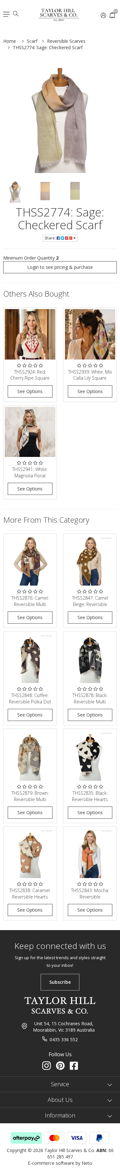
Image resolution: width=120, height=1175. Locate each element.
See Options (30, 391)
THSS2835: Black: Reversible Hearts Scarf (90, 799)
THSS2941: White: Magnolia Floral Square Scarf (30, 475)
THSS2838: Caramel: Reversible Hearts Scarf (30, 896)
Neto (87, 1163)
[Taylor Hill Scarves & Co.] (59, 12)
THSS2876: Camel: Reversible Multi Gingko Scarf (30, 604)
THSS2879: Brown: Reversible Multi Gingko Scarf (30, 799)
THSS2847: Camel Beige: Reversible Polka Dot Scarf (90, 604)
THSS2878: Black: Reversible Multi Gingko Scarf (90, 701)
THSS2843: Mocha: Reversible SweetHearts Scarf (90, 896)
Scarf (32, 41)
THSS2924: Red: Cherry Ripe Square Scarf (30, 378)
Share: (50, 238)
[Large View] (15, 191)
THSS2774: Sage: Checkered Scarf (48, 47)
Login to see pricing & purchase (60, 267)
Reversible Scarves (66, 41)
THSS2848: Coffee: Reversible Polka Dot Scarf (30, 701)
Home (9, 41)
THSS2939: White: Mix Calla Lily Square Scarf (90, 378)
